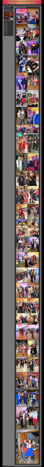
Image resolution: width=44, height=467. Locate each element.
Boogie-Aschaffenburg (22, 1)
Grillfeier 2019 (5, 32)
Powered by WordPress (24, 466)
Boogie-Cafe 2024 (5, 25)
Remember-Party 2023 (6, 27)
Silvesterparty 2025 (6, 23)
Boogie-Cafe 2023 (5, 28)
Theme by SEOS (27, 466)
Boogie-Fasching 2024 (6, 26)
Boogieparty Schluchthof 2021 (6, 30)
